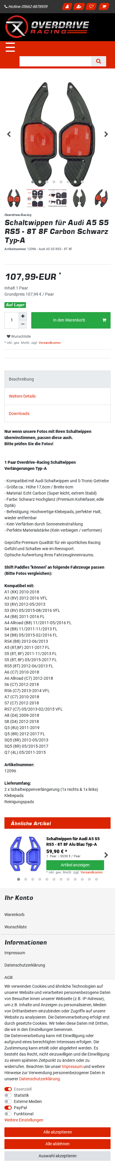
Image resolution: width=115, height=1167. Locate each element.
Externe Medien (28, 1101)
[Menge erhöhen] (23, 316)
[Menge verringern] (23, 324)
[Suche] (98, 61)
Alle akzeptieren (57, 1132)
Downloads (19, 413)
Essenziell (23, 1089)
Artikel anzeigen (75, 865)
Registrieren (80, 7)
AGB (8, 977)
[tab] (57, 379)
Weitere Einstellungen (23, 1120)
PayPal (20, 1107)
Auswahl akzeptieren (58, 1155)
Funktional (23, 1113)
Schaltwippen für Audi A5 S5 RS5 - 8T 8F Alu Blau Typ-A (73, 841)
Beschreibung (21, 379)
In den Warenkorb (69, 320)
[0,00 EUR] (105, 7)
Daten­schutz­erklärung (24, 965)
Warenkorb (14, 914)
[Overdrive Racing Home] (47, 26)
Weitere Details (22, 396)
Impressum (14, 952)
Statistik (21, 1095)
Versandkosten (49, 343)
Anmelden (68, 7)
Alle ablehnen (57, 1143)
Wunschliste (20, 336)
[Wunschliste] (92, 7)
